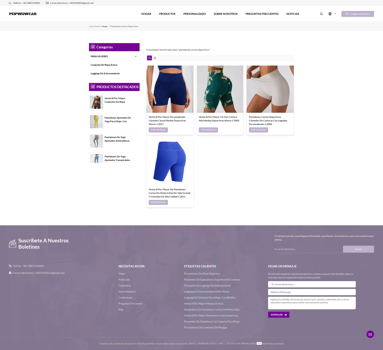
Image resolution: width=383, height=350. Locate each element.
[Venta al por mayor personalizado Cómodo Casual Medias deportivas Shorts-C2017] (169, 89)
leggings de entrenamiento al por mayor (207, 291)
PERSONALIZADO (194, 13)
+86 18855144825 (33, 266)
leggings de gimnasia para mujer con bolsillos (209, 297)
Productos (167, 13)
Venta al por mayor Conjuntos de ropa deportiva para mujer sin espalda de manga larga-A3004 (118, 100)
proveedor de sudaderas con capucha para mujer (212, 321)
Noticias (293, 13)
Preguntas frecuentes (262, 13)
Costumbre (124, 285)
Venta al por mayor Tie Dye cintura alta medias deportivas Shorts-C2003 (219, 118)
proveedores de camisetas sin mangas (205, 327)
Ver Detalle (158, 129)
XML (221, 343)
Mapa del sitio (207, 343)
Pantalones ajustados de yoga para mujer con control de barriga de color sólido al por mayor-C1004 (119, 119)
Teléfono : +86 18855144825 (26, 3)
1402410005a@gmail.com (50, 272)
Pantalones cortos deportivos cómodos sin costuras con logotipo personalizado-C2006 (268, 120)
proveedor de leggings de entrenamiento (207, 285)
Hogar (146, 13)
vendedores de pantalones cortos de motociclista (212, 309)
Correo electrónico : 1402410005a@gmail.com (72, 3)
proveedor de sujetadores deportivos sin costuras (212, 279)
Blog (120, 309)
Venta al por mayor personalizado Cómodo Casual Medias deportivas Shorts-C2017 (167, 120)
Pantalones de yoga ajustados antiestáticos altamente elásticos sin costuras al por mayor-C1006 (117, 139)
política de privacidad (241, 343)
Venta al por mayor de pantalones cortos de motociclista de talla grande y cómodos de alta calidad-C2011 (170, 193)
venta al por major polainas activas (203, 303)
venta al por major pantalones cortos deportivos (211, 315)
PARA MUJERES (99, 56)
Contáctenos (125, 297)
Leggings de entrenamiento (105, 73)
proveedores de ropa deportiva (202, 273)
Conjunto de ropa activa (104, 64)
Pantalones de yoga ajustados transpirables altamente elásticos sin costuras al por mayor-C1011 (117, 158)
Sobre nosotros (226, 13)
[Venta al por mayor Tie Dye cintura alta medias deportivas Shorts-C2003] (220, 89)
